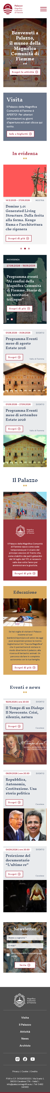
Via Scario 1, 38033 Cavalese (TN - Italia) (27, 1080)
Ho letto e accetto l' (26, 954)
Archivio (25, 1045)
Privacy (15, 1071)
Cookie (25, 1071)
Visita (25, 1017)
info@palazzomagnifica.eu (19, 1084)
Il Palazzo (25, 1024)
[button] (21, 248)
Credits (34, 1071)
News (25, 1038)
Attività (25, 1031)
